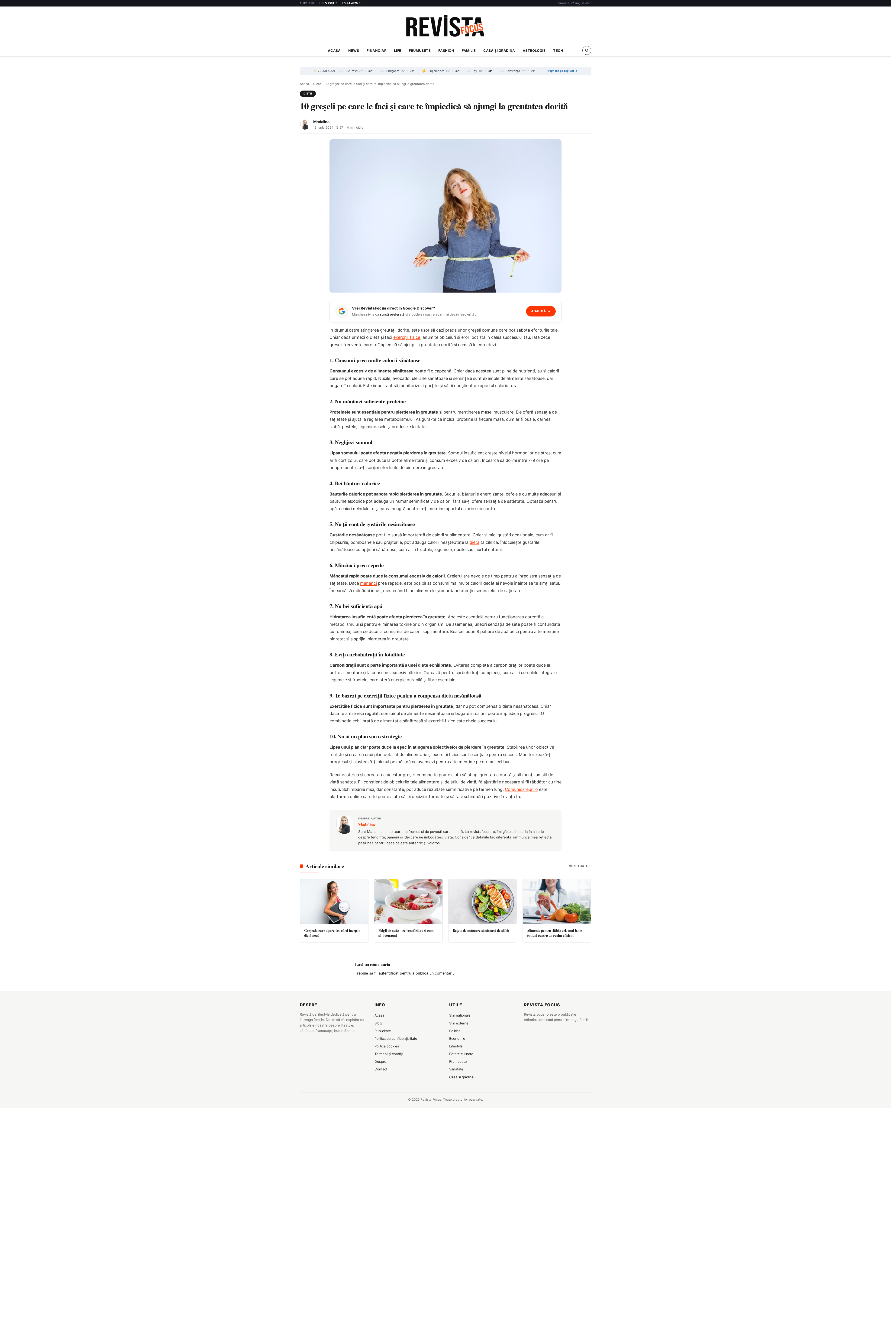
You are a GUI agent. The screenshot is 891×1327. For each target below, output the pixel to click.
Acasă (304, 84)
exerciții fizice (406, 337)
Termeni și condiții (388, 1054)
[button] (586, 50)
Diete (317, 84)
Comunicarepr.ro (521, 789)
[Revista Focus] (445, 26)
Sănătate (456, 1069)
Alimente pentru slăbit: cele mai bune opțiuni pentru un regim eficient (554, 933)
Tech (558, 50)
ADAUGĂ (540, 311)
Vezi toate (578, 866)
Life (397, 50)
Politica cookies (386, 1046)
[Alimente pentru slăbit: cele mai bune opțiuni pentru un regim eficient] (557, 901)
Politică (454, 1031)
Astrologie (534, 50)
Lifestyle (456, 1046)
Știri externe (458, 1023)
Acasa (334, 50)
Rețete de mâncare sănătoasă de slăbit (481, 930)
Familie (469, 50)
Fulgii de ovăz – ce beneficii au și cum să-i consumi (406, 933)
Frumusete (420, 50)
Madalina (321, 121)
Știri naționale (460, 1015)
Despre (380, 1062)
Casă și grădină (499, 50)
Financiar (376, 50)
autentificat (389, 973)
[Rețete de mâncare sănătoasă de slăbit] (483, 901)
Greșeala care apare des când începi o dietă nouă (332, 933)
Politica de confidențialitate (395, 1039)
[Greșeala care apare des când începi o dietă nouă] (334, 901)
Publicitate (382, 1031)
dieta (474, 542)
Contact (380, 1069)
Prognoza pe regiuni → (562, 70)
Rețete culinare (461, 1054)
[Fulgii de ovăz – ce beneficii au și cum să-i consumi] (408, 901)
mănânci (368, 583)
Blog (378, 1023)
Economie (457, 1039)
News (353, 50)
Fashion (446, 50)
